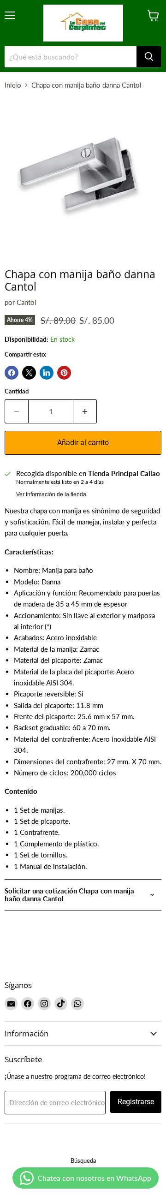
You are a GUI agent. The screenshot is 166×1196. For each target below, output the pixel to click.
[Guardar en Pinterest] (64, 373)
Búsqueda (83, 1160)
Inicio (13, 85)
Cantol (26, 302)
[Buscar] (148, 56)
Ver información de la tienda (51, 494)
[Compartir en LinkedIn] (46, 373)
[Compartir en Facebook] (11, 373)
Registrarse (136, 1101)
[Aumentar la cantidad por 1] (85, 411)
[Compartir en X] (29, 373)
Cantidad (17, 391)
